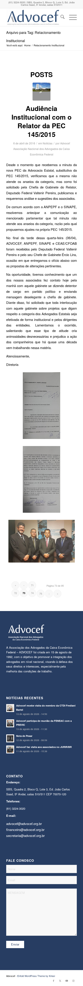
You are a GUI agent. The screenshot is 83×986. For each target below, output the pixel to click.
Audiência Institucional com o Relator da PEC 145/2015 (41, 121)
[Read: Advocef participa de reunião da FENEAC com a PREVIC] (10, 723)
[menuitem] (60, 17)
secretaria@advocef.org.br (25, 835)
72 (15, 593)
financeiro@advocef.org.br (25, 829)
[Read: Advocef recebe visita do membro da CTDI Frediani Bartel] (10, 708)
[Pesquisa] (60, 17)
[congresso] (41, 92)
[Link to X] (60, 980)
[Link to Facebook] (53, 980)
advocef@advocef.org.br (24, 823)
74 (32, 593)
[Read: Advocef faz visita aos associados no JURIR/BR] (10, 749)
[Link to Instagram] (73, 980)
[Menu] (71, 17)
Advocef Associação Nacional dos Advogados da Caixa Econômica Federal (41, 148)
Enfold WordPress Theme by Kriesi (36, 976)
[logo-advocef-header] (34, 17)
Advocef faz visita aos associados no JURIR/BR (44, 747)
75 (40, 593)
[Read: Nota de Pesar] (10, 738)
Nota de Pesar (24, 736)
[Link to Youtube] (67, 980)
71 (32, 585)
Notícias (47, 143)
